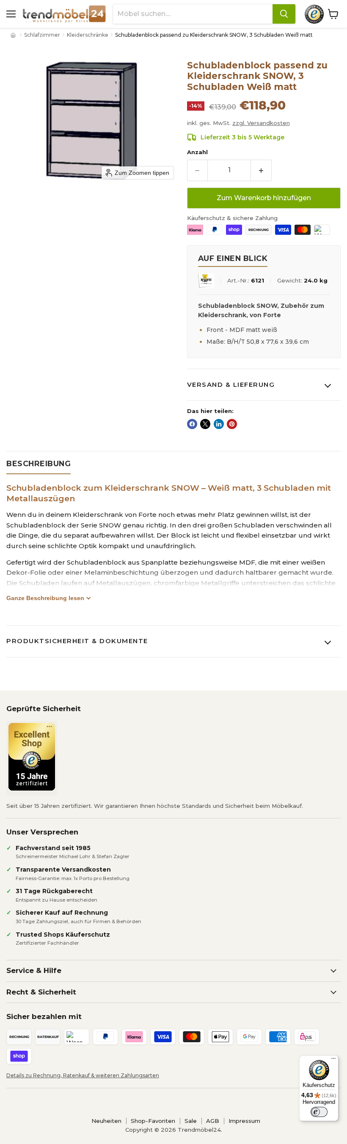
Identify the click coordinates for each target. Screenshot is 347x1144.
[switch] (319, 1112)
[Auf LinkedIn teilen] (219, 424)
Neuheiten (106, 1120)
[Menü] (333, 1060)
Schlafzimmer (42, 35)
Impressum (244, 1120)
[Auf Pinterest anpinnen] (232, 424)
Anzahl (197, 152)
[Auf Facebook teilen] (192, 424)
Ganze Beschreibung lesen (45, 598)
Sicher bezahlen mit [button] (44, 1016)
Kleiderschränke (87, 35)
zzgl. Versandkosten (261, 123)
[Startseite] (14, 35)
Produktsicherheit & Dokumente (77, 641)
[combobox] (193, 14)
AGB (212, 1120)
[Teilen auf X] (205, 424)
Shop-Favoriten (153, 1120)
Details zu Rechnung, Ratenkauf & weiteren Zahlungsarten (82, 1075)
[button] (172, 1046)
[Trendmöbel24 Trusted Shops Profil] (314, 14)
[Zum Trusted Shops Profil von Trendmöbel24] (31, 757)
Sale (191, 1120)
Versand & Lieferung (231, 384)
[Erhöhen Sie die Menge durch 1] (261, 170)
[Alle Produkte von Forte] (206, 280)
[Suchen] (284, 14)
